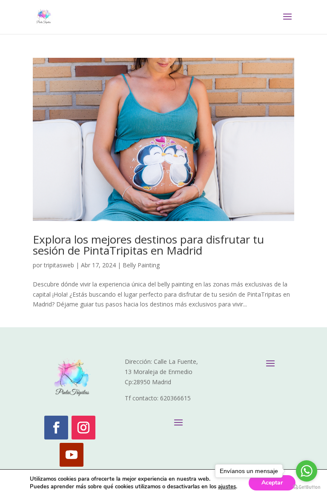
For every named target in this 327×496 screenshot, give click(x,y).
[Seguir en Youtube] (71, 455)
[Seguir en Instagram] (83, 427)
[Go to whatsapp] (306, 471)
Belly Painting (141, 265)
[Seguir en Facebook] (56, 427)
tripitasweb (59, 265)
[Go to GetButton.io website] (306, 487)
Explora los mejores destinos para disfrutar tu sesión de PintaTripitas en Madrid (148, 245)
